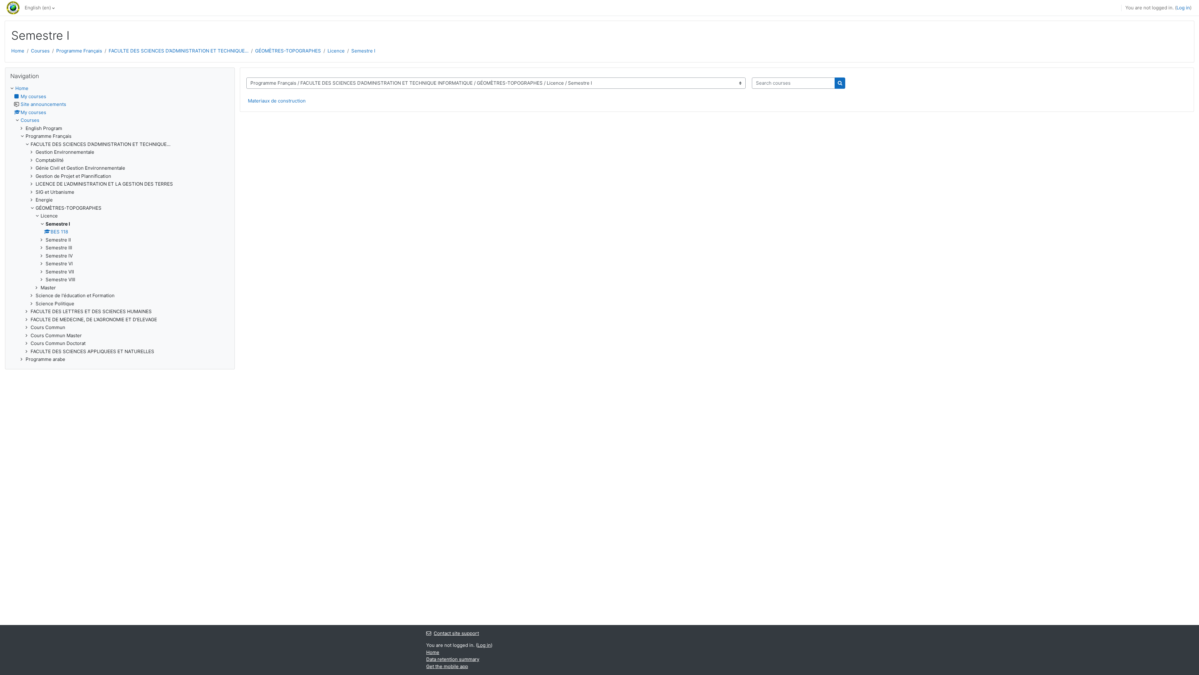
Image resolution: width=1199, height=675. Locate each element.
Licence (336, 51)
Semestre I (363, 51)
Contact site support (456, 633)
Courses (40, 51)
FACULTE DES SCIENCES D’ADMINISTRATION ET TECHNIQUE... (179, 51)
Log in (1183, 8)
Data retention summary (452, 659)
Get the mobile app (447, 666)
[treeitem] (119, 224)
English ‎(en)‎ (38, 8)
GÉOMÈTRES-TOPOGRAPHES (288, 51)
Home (17, 51)
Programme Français (79, 51)
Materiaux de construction (277, 101)
